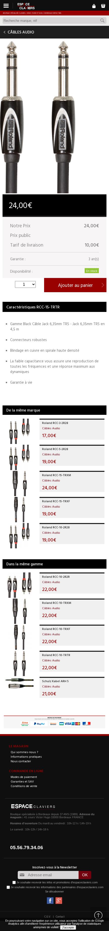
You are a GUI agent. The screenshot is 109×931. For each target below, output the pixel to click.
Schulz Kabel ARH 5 (55, 681)
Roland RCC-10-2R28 (56, 527)
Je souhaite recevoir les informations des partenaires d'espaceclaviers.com (57, 886)
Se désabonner (54, 891)
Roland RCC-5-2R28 (55, 448)
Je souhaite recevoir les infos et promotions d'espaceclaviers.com (57, 882)
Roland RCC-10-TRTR (56, 655)
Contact (60, 917)
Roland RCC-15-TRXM (56, 475)
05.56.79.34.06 (26, 847)
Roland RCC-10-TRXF (56, 628)
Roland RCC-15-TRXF (56, 501)
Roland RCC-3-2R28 (55, 422)
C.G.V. (47, 917)
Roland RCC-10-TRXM (56, 602)
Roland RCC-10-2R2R (56, 576)
